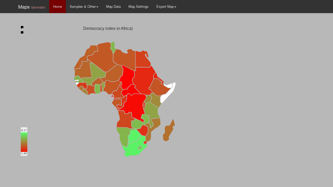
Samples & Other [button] (83, 6)
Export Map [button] (165, 6)
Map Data (113, 6)
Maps (31, 6)
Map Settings (139, 6)
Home (57, 6)
